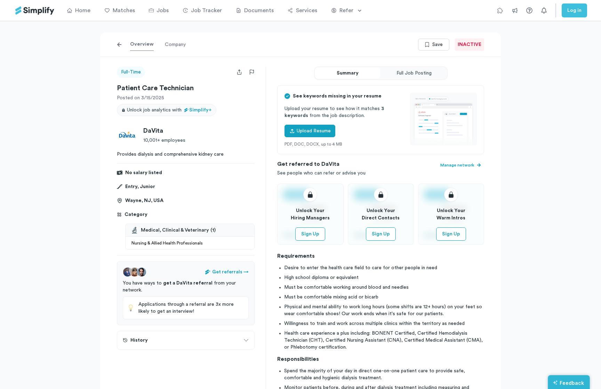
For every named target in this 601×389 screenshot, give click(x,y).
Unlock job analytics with (169, 110)
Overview (142, 44)
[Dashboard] (35, 10)
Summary (348, 73)
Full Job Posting (414, 73)
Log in (574, 10)
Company (175, 44)
